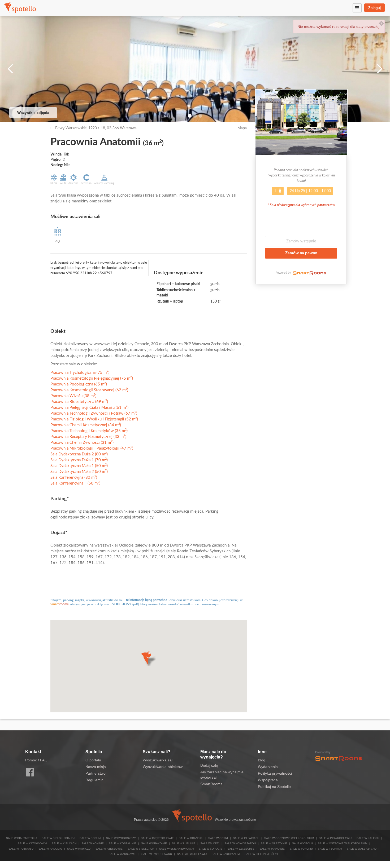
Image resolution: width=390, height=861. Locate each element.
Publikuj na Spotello (274, 786)
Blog (261, 760)
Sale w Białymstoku (21, 838)
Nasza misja (95, 767)
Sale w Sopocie (210, 848)
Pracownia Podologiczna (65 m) (78, 384)
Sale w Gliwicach (246, 838)
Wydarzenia (268, 767)
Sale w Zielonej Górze (262, 854)
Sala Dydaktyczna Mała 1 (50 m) (79, 466)
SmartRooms (211, 784)
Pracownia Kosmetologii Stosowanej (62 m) (89, 390)
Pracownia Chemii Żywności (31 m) (82, 443)
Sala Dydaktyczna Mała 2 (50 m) (79, 472)
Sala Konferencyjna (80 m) (73, 478)
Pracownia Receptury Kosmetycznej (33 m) (88, 437)
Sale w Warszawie (122, 854)
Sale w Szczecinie (240, 848)
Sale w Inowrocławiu (335, 838)
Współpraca (268, 780)
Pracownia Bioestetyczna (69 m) (79, 402)
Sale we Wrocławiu (192, 854)
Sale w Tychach (330, 848)
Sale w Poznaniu (20, 848)
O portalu (93, 760)
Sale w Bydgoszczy (121, 838)
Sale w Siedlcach (141, 848)
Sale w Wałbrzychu (361, 848)
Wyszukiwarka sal (157, 760)
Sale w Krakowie (154, 843)
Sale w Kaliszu (368, 838)
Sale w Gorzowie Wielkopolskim (289, 838)
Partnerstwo (95, 773)
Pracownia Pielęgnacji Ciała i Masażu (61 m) (89, 408)
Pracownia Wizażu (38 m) (73, 396)
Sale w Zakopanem (226, 854)
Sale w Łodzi (209, 843)
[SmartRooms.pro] (338, 758)
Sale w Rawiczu (78, 848)
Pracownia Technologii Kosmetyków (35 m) (89, 431)
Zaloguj (374, 8)
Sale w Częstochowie (157, 838)
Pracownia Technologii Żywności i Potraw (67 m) (93, 413)
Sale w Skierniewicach (176, 848)
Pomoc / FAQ (36, 760)
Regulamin (94, 780)
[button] (148, 658)
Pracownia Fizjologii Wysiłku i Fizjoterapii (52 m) (94, 419)
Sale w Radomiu (50, 848)
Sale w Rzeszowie (109, 848)
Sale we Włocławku (156, 854)
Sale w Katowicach (32, 843)
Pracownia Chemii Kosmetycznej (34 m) (85, 425)
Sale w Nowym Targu (240, 843)
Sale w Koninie (92, 843)
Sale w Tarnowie (272, 848)
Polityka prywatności (275, 773)
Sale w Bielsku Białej (58, 838)
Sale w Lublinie (183, 843)
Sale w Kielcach (64, 843)
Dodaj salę (209, 765)
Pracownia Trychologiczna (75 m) (79, 373)
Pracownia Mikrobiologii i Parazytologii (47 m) (91, 448)
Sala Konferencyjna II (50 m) (75, 483)
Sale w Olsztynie (274, 843)
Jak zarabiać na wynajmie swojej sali (222, 774)
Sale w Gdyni (218, 838)
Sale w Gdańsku (191, 838)
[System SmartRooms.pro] (309, 273)
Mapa (242, 128)
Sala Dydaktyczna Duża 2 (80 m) (79, 454)
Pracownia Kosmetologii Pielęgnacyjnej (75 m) (91, 378)
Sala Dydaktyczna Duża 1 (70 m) (79, 460)
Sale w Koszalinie (122, 843)
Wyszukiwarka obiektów (163, 767)
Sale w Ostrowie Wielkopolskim (342, 843)
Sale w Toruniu (301, 848)
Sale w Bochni (90, 838)
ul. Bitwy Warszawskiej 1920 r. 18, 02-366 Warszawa (93, 128)
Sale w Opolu (302, 843)
